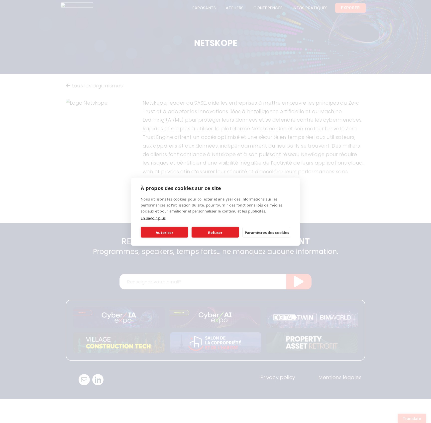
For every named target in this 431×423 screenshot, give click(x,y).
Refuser (215, 232)
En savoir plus (153, 217)
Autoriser (164, 232)
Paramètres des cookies (267, 232)
